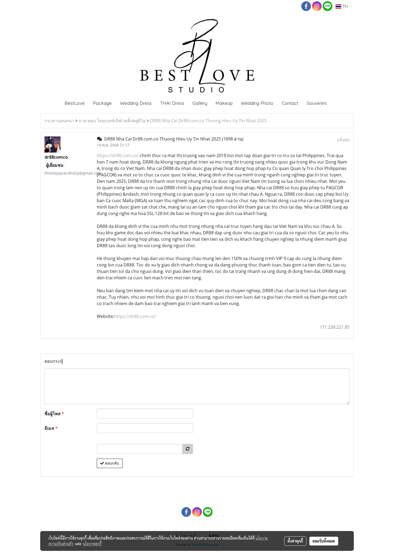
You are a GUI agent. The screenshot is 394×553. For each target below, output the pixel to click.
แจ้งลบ (343, 140)
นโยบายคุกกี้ (92, 543)
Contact (290, 103)
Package (102, 103)
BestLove (75, 103)
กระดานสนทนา (59, 121)
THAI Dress (172, 103)
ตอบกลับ (111, 463)
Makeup (224, 103)
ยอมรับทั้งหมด (324, 541)
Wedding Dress (136, 103)
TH (344, 6)
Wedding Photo (257, 103)
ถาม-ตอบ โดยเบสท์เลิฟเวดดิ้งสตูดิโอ (112, 121)
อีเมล (51, 428)
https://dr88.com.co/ (118, 155)
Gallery (199, 103)
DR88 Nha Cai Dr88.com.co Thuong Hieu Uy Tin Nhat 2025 (208, 121)
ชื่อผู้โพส (54, 414)
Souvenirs (317, 103)
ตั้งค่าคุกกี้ (295, 541)
